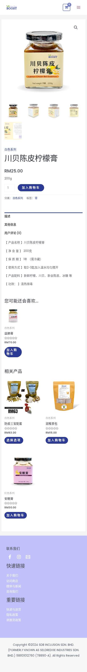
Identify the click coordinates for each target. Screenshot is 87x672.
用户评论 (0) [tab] (12, 233)
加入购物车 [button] (12, 351)
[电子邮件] (27, 556)
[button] (76, 27)
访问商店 (12, 581)
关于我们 (12, 575)
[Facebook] (9, 556)
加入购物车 (31, 187)
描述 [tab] (7, 216)
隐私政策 (12, 615)
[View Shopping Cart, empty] (66, 7)
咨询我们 (12, 592)
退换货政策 (13, 620)
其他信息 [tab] (10, 225)
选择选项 (14, 440)
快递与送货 (13, 610)
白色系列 (10, 150)
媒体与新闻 (13, 586)
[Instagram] (18, 556)
